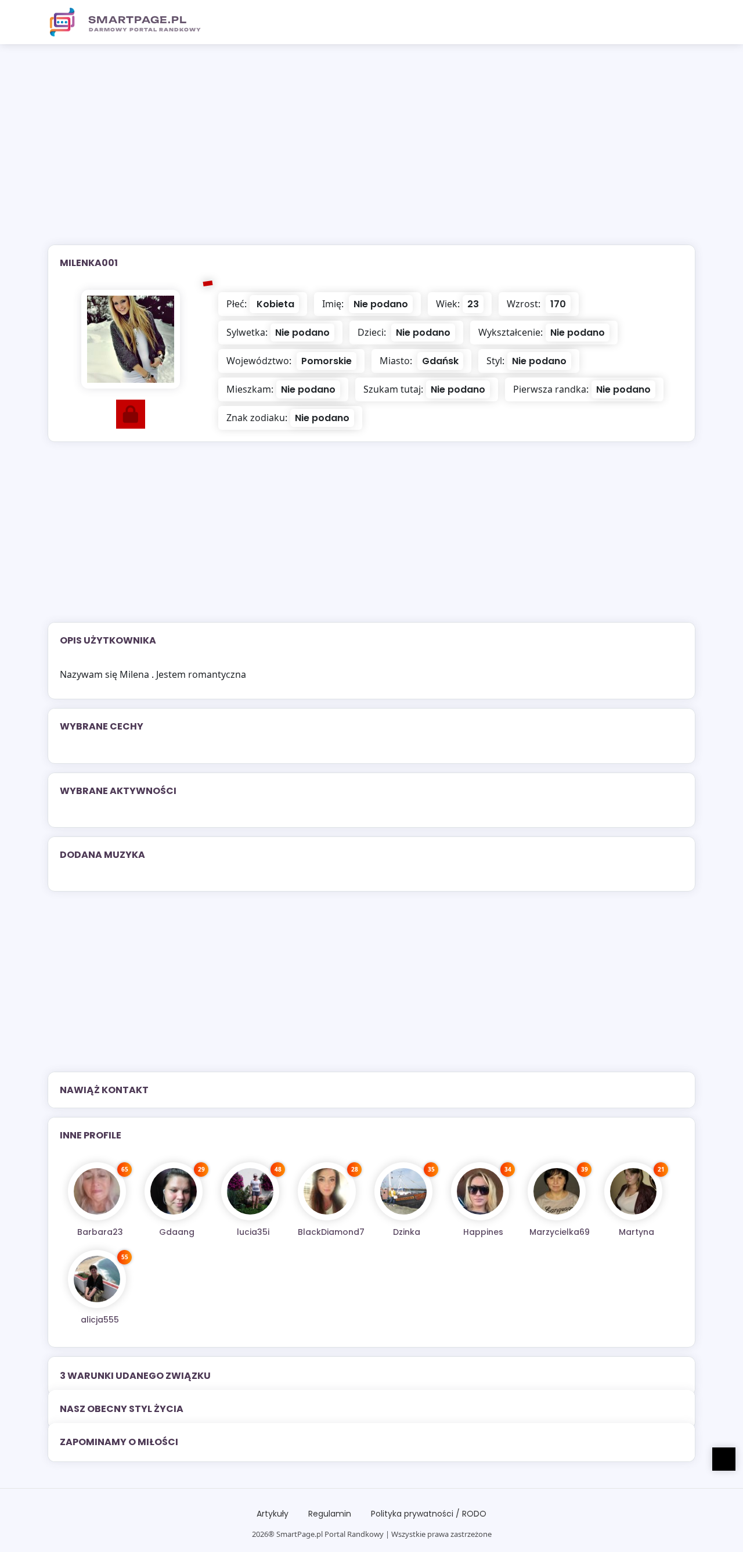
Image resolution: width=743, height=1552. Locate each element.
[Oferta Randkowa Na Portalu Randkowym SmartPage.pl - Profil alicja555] (97, 1279)
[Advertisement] (371, 151)
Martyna (636, 1232)
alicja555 (100, 1319)
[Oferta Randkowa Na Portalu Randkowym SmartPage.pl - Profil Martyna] (633, 1191)
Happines (483, 1232)
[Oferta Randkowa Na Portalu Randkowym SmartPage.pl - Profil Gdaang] (174, 1191)
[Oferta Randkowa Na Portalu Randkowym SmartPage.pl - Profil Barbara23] (97, 1191)
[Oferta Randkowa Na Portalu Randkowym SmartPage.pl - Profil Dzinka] (403, 1191)
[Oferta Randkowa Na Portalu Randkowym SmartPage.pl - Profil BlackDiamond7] (327, 1191)
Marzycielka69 (559, 1232)
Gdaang (176, 1232)
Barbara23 (100, 1232)
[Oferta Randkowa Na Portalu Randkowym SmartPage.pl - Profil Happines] (480, 1191)
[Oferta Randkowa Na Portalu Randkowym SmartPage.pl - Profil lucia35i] (250, 1191)
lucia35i (253, 1232)
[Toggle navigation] (679, 22)
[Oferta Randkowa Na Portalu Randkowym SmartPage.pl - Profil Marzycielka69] (557, 1191)
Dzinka (406, 1232)
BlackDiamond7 (331, 1232)
